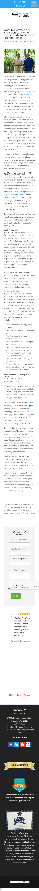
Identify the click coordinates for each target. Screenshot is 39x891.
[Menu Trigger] (34, 4)
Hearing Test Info (29, 41)
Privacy (15, 879)
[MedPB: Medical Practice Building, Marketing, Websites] (19, 882)
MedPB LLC (25, 694)
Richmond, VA (19, 6)
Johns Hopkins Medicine (16, 194)
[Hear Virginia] (19, 18)
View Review (26, 641)
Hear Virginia (10, 41)
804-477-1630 (20, 2)
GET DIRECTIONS (19, 737)
